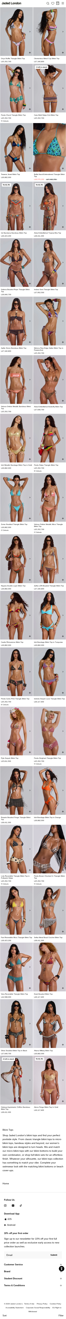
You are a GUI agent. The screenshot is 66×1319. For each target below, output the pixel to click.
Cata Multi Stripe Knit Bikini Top (46, 115)
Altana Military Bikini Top (43, 1050)
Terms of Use (29, 1304)
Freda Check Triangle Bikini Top (13, 115)
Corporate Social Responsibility (38, 1308)
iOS (10, 1219)
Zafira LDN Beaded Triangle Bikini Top (49, 586)
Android (11, 1225)
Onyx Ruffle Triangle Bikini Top (13, 58)
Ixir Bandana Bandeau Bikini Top (14, 233)
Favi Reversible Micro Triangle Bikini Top (16, 937)
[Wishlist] (52, 3)
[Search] (47, 3)
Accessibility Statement (15, 1308)
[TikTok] (21, 1205)
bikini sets (40, 1155)
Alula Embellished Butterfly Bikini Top (48, 407)
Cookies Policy (55, 1304)
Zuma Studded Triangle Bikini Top (14, 524)
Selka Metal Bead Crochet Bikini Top (48, 937)
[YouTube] (13, 1205)
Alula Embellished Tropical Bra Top (47, 233)
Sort (5, 1315)
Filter (61, 1315)
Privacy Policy (42, 1304)
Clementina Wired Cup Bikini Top (46, 58)
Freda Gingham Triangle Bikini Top (47, 758)
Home (6, 1183)
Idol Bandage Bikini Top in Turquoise (48, 642)
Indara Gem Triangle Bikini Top (46, 289)
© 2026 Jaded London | (13, 1304)
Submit (53, 1255)
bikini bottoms (45, 1166)
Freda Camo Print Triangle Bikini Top (15, 699)
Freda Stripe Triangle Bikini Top (46, 465)
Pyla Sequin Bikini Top (9, 758)
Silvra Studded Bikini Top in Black (14, 1050)
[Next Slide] (30, 31)
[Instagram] (5, 1205)
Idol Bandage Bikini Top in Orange (47, 817)
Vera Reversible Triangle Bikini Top (14, 994)
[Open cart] (57, 3)
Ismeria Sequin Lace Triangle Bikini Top (49, 699)
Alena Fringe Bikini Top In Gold (46, 1107)
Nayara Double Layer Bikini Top (13, 586)
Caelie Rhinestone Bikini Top (12, 642)
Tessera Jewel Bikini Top (10, 174)
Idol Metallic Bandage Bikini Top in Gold (16, 465)
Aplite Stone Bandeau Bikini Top (13, 348)
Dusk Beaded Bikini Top (43, 994)
